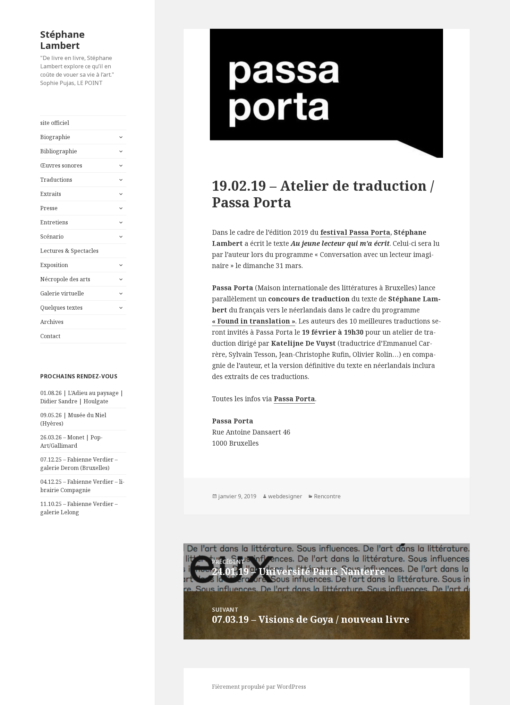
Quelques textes (61, 307)
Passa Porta (294, 398)
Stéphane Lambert (62, 40)
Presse (49, 208)
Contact (50, 336)
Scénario (51, 236)
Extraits (50, 194)
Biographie (55, 137)
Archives (51, 322)
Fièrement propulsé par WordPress (259, 686)
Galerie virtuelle (62, 293)
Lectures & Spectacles (69, 251)
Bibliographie (58, 151)
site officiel (54, 123)
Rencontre (327, 496)
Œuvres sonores (61, 165)
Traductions (56, 179)
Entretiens (54, 222)
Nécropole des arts (65, 279)
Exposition (54, 265)
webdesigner (285, 496)
